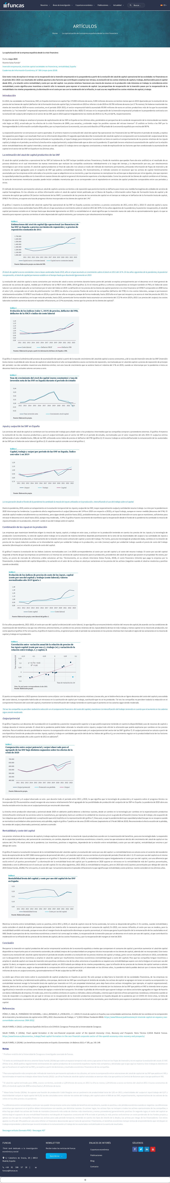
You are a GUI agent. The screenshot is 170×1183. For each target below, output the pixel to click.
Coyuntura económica (84, 5)
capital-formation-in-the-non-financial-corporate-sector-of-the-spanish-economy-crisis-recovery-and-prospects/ (95, 1036)
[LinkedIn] (146, 1149)
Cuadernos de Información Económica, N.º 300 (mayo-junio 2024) (29, 70)
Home (55, 33)
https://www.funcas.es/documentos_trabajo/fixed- (24, 1036)
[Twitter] (140, 1149)
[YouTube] (152, 1149)
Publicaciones (103, 5)
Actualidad (117, 5)
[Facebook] (134, 1149)
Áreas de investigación (61, 5)
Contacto (94, 1166)
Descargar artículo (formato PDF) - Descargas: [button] (23, 1130)
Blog (92, 1161)
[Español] (164, 5)
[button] (131, 5)
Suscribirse (54, 1156)
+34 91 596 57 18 (16, 1167)
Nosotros (44, 5)
